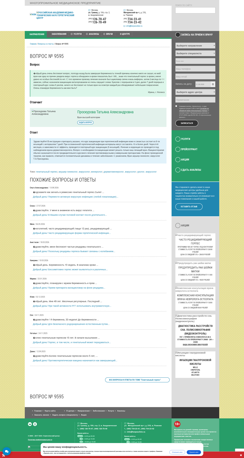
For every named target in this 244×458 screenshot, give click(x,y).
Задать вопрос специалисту (65, 414)
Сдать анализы (191, 169)
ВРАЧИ (109, 34)
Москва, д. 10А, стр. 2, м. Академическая (99, 12)
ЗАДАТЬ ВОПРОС (85, 122)
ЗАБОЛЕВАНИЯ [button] (59, 34)
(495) (133, 428)
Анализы (121, 410)
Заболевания (99, 410)
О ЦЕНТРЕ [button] (125, 34)
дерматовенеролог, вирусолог (120, 171)
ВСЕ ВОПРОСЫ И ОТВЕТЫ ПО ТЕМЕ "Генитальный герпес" (135, 380)
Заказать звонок (41, 414)
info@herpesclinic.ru (133, 26)
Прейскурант (189, 149)
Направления (84, 410)
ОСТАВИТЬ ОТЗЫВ (189, 206)
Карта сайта (50, 410)
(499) (86, 428)
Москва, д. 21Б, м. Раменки (135, 12)
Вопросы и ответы (46, 44)
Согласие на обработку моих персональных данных (194, 109)
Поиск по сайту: (183, 5)
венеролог (96, 171)
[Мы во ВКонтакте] (30, 424)
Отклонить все (177, 452)
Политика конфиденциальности (40, 439)
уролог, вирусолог (147, 171)
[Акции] (166, 24)
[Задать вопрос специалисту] (166, 18)
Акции (185, 159)
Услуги (185, 139)
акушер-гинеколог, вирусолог (74, 171)
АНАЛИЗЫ (94, 34)
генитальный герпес (46, 171)
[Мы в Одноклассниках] (35, 424)
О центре (70, 410)
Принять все (193, 452)
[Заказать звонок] (166, 11)
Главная (33, 44)
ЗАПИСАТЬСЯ (187, 123)
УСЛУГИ (78, 34)
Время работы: (83, 433)
